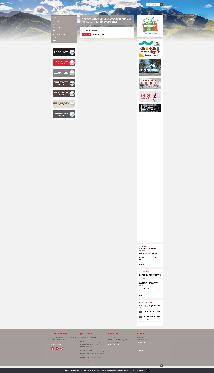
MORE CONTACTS (141, 350)
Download (87, 34)
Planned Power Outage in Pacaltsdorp (148, 253)
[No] (212, 370)
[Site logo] (59, 12)
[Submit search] (161, 4)
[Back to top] (161, 365)
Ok (148, 370)
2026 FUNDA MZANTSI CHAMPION (152, 311)
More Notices (142, 264)
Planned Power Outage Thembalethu (148, 248)
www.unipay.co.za (141, 342)
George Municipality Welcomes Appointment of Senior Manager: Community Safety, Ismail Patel (150, 276)
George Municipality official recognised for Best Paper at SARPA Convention (149, 283)
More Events (142, 323)
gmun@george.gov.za (56, 344)
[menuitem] (64, 18)
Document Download (98, 34)
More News (141, 295)
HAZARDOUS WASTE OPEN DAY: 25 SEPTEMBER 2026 (152, 306)
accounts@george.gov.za (143, 341)
